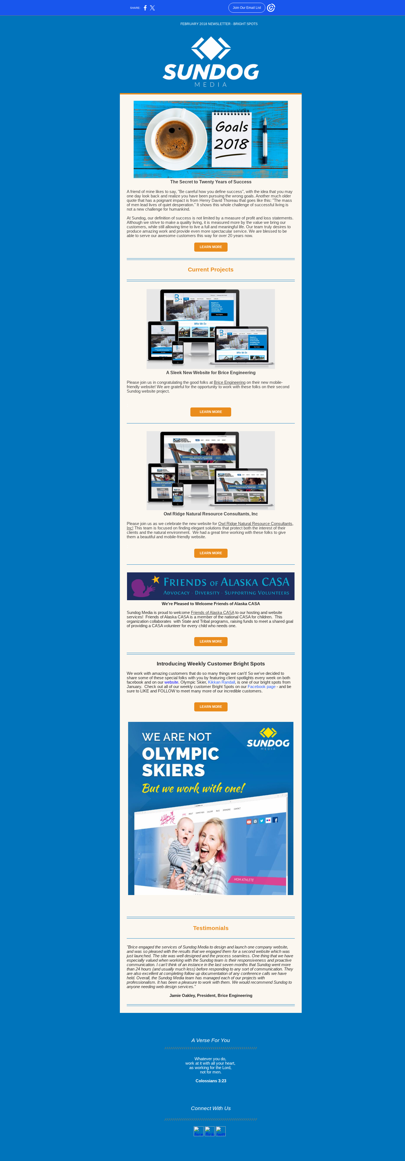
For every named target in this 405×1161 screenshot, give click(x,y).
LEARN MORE (211, 247)
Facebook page (262, 686)
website (171, 682)
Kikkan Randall (221, 682)
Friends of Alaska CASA (212, 612)
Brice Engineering (229, 382)
